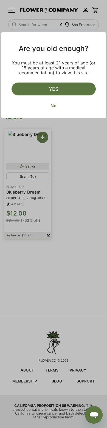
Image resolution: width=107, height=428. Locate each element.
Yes (53, 89)
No (53, 105)
